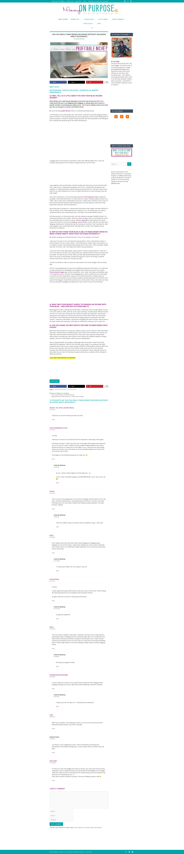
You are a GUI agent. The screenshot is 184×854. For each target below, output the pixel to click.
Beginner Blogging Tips (57, 393)
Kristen (52, 491)
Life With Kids (89, 19)
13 (69, 389)
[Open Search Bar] (92, 28)
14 (71, 389)
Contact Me (70, 1)
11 (66, 389)
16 (75, 389)
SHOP (84, 1)
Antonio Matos (54, 579)
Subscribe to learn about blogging (98, 1)
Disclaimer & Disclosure (79, 852)
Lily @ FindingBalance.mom (58, 428)
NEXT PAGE (54, 381)
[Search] (129, 164)
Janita (51, 535)
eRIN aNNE (53, 761)
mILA (51, 715)
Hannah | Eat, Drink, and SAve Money (62, 408)
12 (68, 389)
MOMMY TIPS (75, 19)
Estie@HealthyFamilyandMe (59, 675)
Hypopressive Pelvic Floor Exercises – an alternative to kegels (67, 396)
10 (64, 389)
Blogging (66, 393)
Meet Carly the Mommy (58, 1)
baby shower (63, 19)
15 (73, 389)
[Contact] (132, 852)
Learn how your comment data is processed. (88, 827)
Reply (53, 419)
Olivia (51, 627)
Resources (78, 1)
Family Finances (118, 19)
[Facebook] (126, 852)
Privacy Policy (68, 852)
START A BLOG (87, 23)
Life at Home (102, 19)
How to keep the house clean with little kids (62, 395)
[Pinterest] (129, 852)
